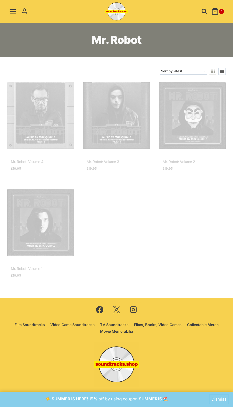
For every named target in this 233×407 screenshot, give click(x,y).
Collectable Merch (203, 324)
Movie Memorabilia (116, 331)
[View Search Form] (204, 11)
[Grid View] (212, 71)
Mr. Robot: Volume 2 (179, 161)
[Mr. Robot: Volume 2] (192, 115)
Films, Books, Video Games (158, 324)
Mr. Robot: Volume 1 (27, 268)
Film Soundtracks (30, 324)
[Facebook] (99, 309)
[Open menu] (12, 11)
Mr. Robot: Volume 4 (27, 161)
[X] (116, 309)
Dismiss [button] (219, 399)
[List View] (222, 71)
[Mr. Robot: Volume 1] (40, 222)
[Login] (24, 11)
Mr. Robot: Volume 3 (103, 161)
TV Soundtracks (114, 324)
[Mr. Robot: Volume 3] (116, 115)
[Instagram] (133, 309)
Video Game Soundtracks (72, 324)
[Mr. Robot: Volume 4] (40, 115)
